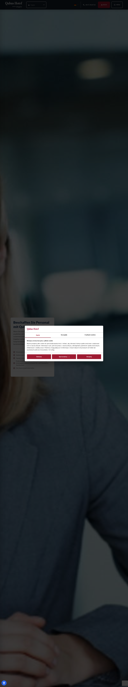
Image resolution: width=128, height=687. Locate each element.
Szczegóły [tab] (64, 334)
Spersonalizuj (63, 356)
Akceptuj (89, 356)
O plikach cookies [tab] (90, 334)
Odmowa (39, 356)
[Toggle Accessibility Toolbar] (4, 683)
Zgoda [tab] (38, 335)
